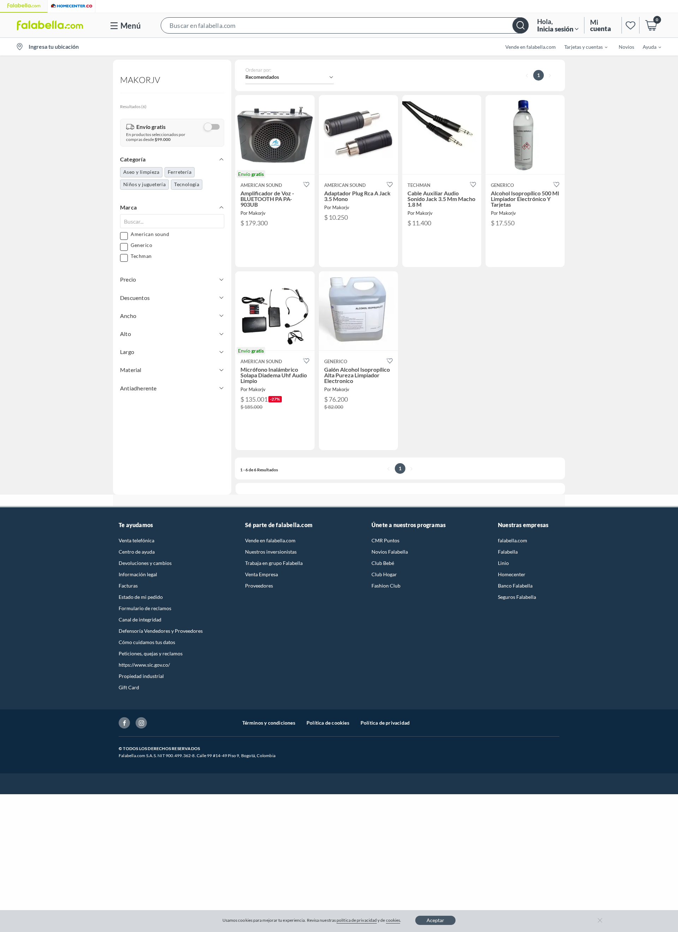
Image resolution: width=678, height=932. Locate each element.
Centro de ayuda (137, 552)
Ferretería (179, 172)
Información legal (138, 574)
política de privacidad (357, 920)
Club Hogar (384, 574)
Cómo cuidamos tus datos (147, 642)
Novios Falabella (389, 552)
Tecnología (186, 184)
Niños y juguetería (144, 184)
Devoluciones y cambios (145, 563)
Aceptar (435, 920)
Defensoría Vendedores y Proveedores (161, 631)
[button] (345, 25)
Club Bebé (382, 563)
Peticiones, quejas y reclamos (151, 653)
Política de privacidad (385, 723)
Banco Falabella (515, 586)
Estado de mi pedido (141, 597)
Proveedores (259, 586)
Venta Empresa (261, 574)
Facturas (128, 586)
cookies (393, 920)
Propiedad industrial (141, 676)
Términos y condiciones (268, 723)
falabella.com (512, 540)
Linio (503, 563)
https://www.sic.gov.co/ (144, 665)
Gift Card (129, 687)
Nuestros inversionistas (271, 552)
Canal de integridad (140, 620)
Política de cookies (328, 723)
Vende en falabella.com (270, 540)
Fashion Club (385, 586)
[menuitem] (581, 46)
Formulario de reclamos (145, 608)
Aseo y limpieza (141, 172)
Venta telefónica (136, 540)
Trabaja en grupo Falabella (274, 563)
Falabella (508, 552)
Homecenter (511, 574)
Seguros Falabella (517, 597)
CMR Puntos (385, 540)
